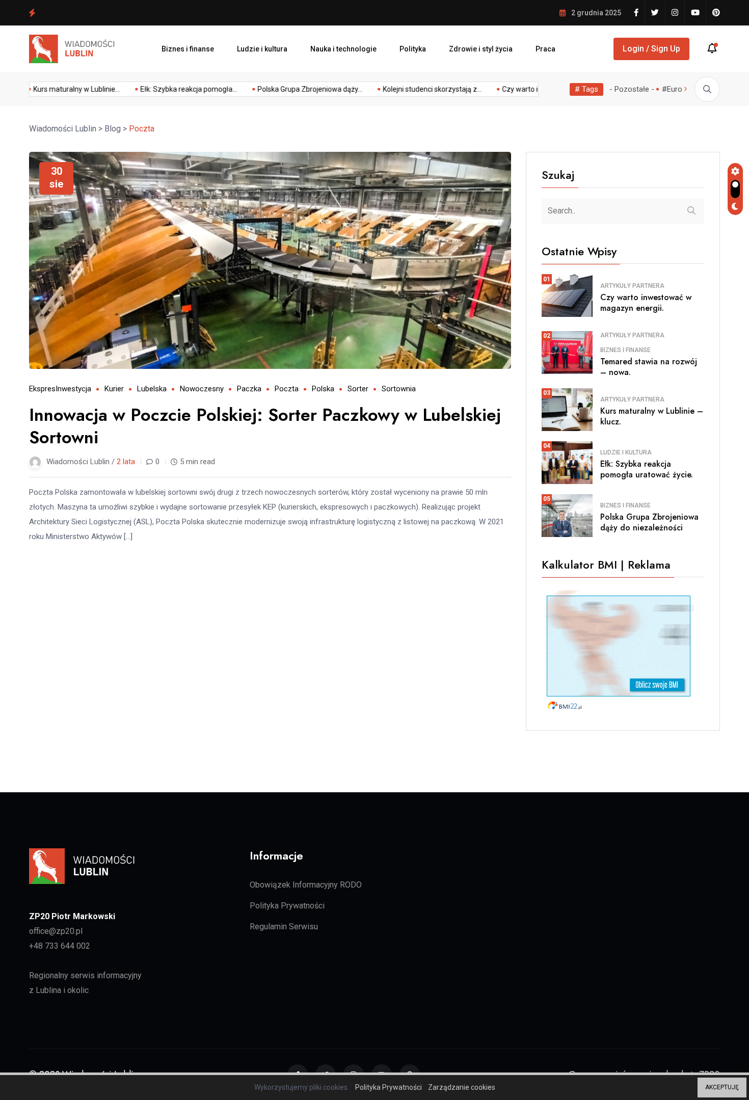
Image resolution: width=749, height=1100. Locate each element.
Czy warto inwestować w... (79, 89)
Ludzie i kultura (262, 49)
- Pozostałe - (631, 89)
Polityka (412, 49)
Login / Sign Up (651, 48)
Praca (545, 49)
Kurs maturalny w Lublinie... (295, 89)
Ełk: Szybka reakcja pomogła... (407, 89)
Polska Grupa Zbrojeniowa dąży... (528, 89)
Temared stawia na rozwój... (187, 89)
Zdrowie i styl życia (481, 49)
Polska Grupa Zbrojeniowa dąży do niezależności (121, 12)
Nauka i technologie (343, 49)
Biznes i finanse (188, 49)
